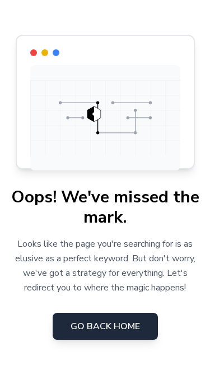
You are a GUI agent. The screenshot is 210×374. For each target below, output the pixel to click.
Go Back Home (105, 326)
